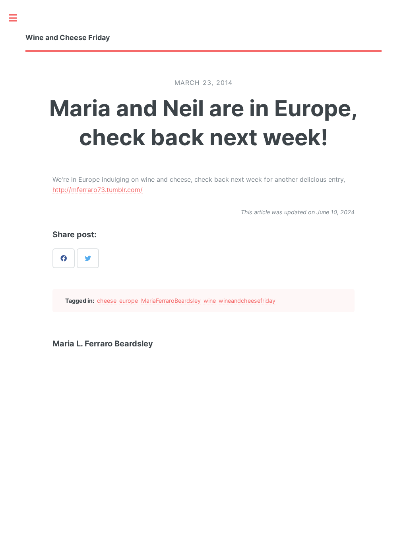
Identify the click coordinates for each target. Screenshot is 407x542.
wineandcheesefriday (247, 300)
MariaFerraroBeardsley (171, 300)
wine (210, 300)
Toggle (17, 18)
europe (128, 300)
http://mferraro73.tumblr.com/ (97, 190)
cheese (106, 300)
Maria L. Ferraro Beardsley (102, 343)
